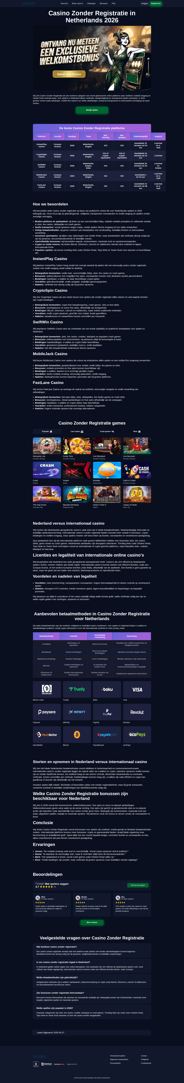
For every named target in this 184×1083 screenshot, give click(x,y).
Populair (45, 431)
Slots (135, 431)
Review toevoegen (138, 885)
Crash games (105, 431)
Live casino (75, 431)
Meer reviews (92, 922)
